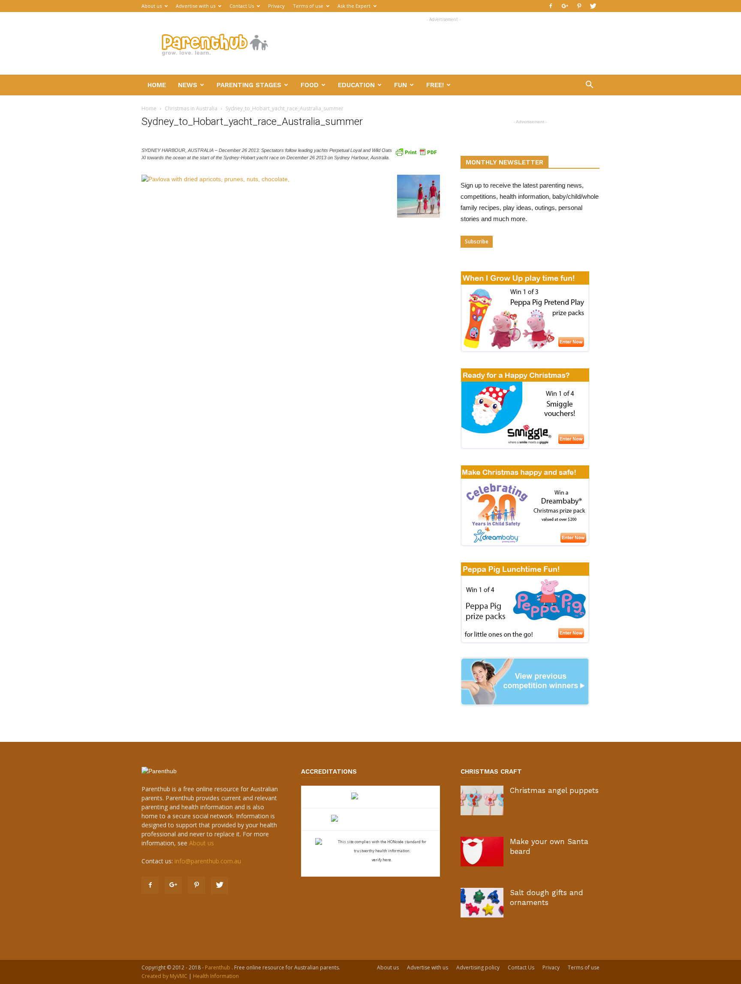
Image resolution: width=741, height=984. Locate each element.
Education (356, 85)
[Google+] (564, 6)
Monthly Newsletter (504, 162)
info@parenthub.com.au (208, 861)
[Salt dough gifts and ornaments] (482, 902)
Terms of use (308, 6)
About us (152, 6)
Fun (400, 85)
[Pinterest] (578, 6)
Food (310, 85)
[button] (589, 86)
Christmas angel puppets (554, 790)
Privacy (276, 6)
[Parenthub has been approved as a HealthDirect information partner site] (371, 797)
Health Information (216, 976)
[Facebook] (550, 6)
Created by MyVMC (164, 976)
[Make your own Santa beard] (482, 851)
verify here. (382, 859)
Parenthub (218, 967)
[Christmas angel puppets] (482, 800)
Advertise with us (195, 6)
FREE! (435, 85)
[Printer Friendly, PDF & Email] (416, 151)
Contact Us (241, 6)
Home (157, 85)
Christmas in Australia (191, 108)
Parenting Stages (249, 85)
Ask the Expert (353, 6)
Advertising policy (478, 967)
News (187, 85)
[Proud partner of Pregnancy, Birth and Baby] (370, 819)
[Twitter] (593, 6)
